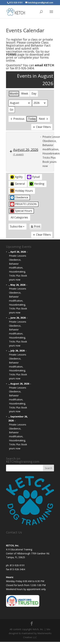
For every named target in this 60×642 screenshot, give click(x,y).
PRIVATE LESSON (26, 204)
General (20, 184)
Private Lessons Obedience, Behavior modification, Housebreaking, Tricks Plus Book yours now (18, 267)
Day (34, 93)
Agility (19, 177)
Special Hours (23, 211)
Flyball (36, 177)
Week (24, 93)
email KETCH (44, 65)
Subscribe (16, 226)
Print (35, 227)
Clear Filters (43, 127)
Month (14, 93)
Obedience (21, 197)
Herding (39, 184)
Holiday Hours (24, 191)
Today (32, 119)
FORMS (11, 54)
